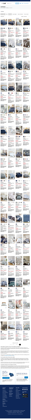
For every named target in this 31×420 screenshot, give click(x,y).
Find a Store (4, 393)
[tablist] (15, 11)
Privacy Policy (11, 410)
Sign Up (26, 377)
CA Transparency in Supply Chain (12, 412)
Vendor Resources (18, 394)
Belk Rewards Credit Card (11, 388)
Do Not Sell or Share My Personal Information (18, 411)
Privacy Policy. (21, 379)
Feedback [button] (20, 412)
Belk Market (17, 395)
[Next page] (20, 344)
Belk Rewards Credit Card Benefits (11, 394)
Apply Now (10, 396)
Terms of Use (7, 410)
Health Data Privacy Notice (16, 410)
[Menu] (2, 3)
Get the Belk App (24, 392)
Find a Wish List (5, 396)
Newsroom (17, 391)
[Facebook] (23, 389)
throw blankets (9, 355)
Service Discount (5, 397)
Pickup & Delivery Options (5, 401)
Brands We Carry (18, 390)
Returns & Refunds (5, 392)
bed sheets (6, 355)
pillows (13, 355)
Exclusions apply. (25, 379)
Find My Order (4, 391)
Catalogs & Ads (5, 406)
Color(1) (10, 14)
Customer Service (4, 388)
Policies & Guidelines (4, 403)
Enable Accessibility (22, 410)
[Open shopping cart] (27, 3)
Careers (17, 389)
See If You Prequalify (6, 377)
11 (16, 344)
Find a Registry (5, 395)
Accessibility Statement (9, 411)
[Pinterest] (25, 389)
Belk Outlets (17, 396)
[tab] (2, 11)
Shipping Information (4, 399)
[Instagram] (26, 389)
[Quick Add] (6, 25)
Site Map (18, 412)
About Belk (17, 387)
